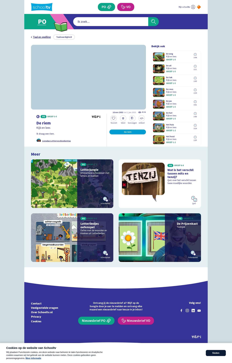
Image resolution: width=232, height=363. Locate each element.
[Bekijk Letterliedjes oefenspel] (72, 237)
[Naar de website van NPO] (199, 7)
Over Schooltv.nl (42, 312)
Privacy (36, 317)
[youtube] (199, 310)
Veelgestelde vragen (44, 308)
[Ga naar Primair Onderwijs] (44, 21)
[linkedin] (193, 310)
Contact (36, 303)
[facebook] (181, 310)
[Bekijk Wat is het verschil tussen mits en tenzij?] (160, 183)
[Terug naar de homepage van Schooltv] (41, 7)
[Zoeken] (153, 21)
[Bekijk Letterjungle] (72, 183)
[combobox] (110, 21)
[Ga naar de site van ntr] (196, 336)
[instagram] (187, 310)
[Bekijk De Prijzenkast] (160, 237)
